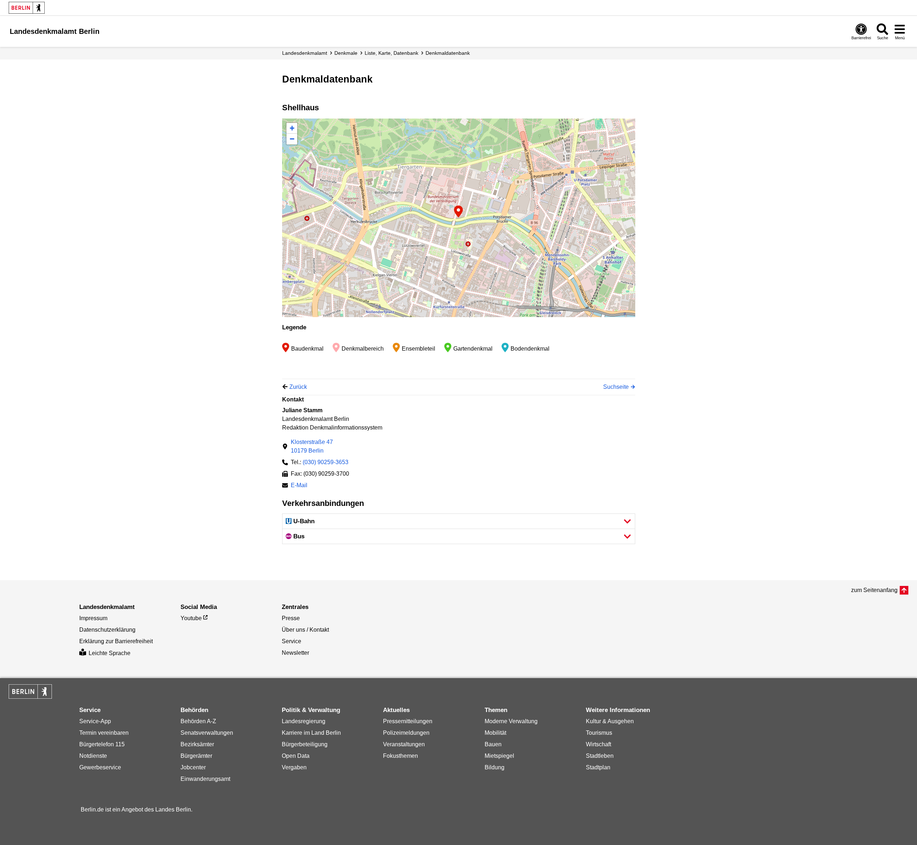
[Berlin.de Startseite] (27, 8)
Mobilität (495, 733)
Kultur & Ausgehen (610, 721)
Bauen (493, 744)
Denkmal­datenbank (448, 53)
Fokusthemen (400, 756)
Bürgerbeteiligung (305, 744)
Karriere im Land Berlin (311, 733)
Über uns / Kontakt (305, 630)
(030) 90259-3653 (325, 462)
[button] (458, 521)
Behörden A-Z (198, 721)
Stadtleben (600, 756)
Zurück (298, 387)
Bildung (494, 767)
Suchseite (616, 387)
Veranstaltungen (404, 744)
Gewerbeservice (100, 767)
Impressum (93, 618)
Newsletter (295, 653)
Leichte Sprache (109, 653)
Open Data (296, 756)
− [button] (292, 138)
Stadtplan (598, 767)
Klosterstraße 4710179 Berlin (312, 446)
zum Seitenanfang (874, 590)
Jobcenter (193, 767)
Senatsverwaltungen (207, 733)
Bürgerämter (196, 756)
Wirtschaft (598, 744)
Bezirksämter (197, 744)
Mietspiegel (499, 756)
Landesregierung (303, 721)
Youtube (191, 618)
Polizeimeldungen (406, 733)
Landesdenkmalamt (304, 53)
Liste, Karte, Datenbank (391, 53)
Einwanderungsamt (205, 779)
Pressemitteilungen (407, 721)
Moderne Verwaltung (511, 721)
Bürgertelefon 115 (102, 744)
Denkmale (345, 53)
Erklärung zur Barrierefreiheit (116, 641)
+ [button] (292, 128)
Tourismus (599, 733)
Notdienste (93, 756)
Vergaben (294, 767)
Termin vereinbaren (104, 733)
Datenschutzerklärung (107, 630)
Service (291, 641)
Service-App (95, 721)
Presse (291, 618)
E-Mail (299, 486)
